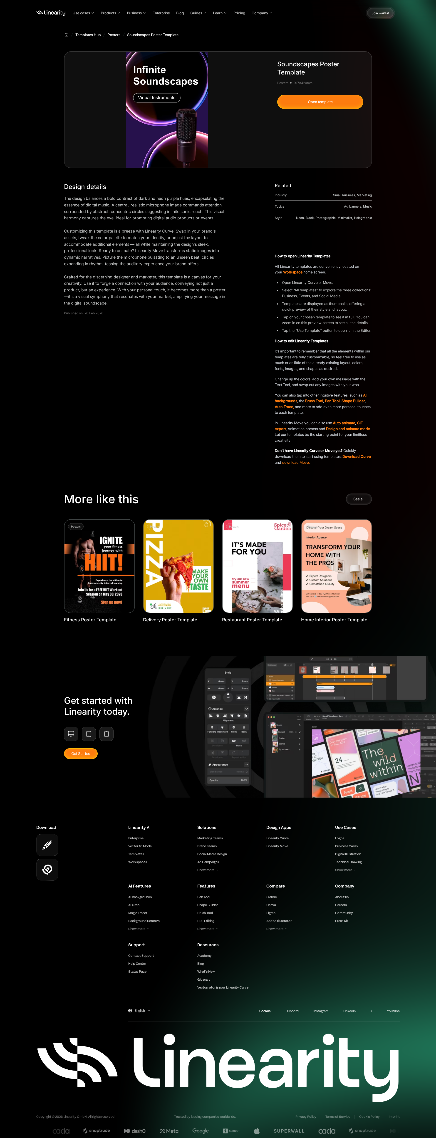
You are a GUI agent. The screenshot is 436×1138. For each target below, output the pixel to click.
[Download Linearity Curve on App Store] (47, 845)
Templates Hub (88, 34)
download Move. (296, 462)
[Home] (50, 13)
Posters (114, 34)
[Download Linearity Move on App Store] (47, 869)
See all (358, 499)
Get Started (80, 753)
